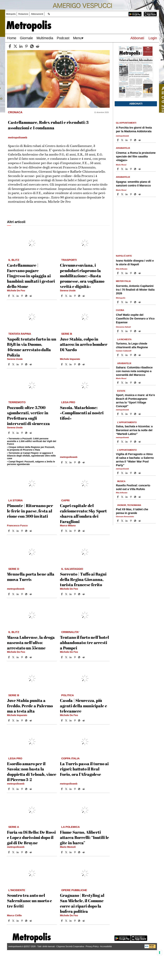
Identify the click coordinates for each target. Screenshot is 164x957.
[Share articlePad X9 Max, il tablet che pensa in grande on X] (122, 520)
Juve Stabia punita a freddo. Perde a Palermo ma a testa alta (30, 706)
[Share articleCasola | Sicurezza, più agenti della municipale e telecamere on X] (66, 720)
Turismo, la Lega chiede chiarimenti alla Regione (132, 345)
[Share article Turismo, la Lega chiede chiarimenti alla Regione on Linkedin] (126, 355)
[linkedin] (20, 46)
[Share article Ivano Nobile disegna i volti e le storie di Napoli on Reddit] (139, 273)
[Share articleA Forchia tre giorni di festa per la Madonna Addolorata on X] (122, 140)
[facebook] (9, 46)
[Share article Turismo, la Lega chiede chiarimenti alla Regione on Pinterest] (131, 355)
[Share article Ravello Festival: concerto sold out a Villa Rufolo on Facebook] (118, 497)
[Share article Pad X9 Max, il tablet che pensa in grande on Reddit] (139, 520)
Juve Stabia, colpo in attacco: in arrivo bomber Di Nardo (83, 344)
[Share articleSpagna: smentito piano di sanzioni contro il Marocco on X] (122, 194)
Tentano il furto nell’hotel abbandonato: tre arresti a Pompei (84, 642)
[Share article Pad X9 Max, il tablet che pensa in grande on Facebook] (118, 520)
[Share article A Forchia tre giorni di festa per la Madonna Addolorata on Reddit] (139, 140)
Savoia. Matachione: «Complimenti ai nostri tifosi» (82, 413)
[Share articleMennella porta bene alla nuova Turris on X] (13, 594)
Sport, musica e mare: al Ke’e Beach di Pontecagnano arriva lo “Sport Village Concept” (135, 400)
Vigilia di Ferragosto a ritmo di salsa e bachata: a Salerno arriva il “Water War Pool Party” (135, 459)
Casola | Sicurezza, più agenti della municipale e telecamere (83, 706)
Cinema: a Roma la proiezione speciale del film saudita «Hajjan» (136, 156)
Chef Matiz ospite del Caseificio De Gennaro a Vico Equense (135, 318)
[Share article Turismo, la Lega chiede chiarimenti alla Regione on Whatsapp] (135, 355)
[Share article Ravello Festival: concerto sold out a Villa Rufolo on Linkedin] (126, 497)
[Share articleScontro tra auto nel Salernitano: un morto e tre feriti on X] (13, 920)
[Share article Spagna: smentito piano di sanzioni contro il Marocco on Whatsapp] (135, 194)
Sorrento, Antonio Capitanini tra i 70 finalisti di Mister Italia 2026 (135, 289)
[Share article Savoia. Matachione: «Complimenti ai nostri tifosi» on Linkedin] (70, 462)
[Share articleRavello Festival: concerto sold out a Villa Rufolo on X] (122, 497)
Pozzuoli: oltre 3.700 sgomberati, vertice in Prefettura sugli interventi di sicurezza (28, 415)
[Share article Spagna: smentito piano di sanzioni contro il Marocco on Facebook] (118, 194)
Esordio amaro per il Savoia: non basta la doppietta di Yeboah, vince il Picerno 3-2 (31, 771)
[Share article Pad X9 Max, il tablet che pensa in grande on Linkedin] (126, 520)
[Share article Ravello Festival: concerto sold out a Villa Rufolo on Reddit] (139, 497)
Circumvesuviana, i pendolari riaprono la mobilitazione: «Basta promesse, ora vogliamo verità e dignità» (82, 275)
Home (11, 38)
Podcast (63, 38)
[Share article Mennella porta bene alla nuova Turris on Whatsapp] (26, 594)
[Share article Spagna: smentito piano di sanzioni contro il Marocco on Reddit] (139, 194)
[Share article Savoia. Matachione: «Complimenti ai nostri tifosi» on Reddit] (83, 462)
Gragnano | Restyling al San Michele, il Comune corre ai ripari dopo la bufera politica (82, 903)
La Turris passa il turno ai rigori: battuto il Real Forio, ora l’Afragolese (84, 769)
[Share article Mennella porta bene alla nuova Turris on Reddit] (31, 594)
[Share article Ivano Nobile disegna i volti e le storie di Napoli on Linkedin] (126, 273)
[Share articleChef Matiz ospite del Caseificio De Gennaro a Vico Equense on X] (122, 331)
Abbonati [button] (135, 103)
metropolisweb (68, 457)
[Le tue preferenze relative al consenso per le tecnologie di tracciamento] (159, 952)
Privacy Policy (92, 946)
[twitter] (15, 46)
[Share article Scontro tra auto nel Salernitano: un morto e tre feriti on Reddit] (31, 920)
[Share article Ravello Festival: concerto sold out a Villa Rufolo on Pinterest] (131, 497)
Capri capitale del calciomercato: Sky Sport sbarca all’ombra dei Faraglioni (83, 513)
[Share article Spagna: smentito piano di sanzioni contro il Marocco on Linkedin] (126, 194)
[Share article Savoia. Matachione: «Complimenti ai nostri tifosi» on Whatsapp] (79, 462)
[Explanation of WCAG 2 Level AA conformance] (150, 948)
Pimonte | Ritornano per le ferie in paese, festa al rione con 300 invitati (30, 511)
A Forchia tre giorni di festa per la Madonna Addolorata (134, 129)
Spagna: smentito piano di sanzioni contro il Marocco (133, 183)
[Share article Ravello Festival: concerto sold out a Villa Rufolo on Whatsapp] (135, 497)
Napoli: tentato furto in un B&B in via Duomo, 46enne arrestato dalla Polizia (31, 347)
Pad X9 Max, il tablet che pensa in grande (132, 511)
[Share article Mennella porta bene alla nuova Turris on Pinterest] (22, 594)
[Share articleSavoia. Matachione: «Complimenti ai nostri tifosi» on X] (66, 462)
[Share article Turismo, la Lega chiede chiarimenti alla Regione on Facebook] (118, 355)
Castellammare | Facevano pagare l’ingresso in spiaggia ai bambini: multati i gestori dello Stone (31, 275)
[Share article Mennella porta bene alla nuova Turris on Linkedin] (17, 594)
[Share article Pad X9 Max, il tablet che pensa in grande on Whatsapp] (135, 520)
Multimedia (45, 38)
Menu (77, 38)
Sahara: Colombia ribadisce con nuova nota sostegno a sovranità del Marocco (134, 371)
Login (152, 38)
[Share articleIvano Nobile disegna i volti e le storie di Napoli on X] (122, 273)
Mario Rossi (121, 165)
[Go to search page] (49, 14)
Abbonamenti (37, 14)
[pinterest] (26, 46)
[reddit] (37, 46)
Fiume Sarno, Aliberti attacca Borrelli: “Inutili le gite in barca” (84, 837)
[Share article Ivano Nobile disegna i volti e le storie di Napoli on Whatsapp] (135, 273)
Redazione (23, 14)
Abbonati (137, 38)
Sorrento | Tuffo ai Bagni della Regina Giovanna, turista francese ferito (83, 579)
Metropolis (11, 14)
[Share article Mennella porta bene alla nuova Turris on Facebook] (9, 594)
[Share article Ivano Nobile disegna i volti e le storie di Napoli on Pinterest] (131, 273)
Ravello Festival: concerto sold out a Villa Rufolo (133, 487)
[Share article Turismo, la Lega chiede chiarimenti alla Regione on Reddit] (139, 355)
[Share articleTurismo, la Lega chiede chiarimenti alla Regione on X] (122, 355)
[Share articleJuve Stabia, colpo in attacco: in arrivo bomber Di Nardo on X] (66, 364)
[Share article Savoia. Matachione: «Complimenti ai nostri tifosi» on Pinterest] (75, 462)
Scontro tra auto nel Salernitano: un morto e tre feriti (29, 900)
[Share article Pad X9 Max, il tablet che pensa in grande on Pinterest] (131, 520)
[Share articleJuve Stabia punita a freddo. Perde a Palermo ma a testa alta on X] (13, 720)
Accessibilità (106, 946)
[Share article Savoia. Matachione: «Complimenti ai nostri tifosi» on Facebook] (62, 462)
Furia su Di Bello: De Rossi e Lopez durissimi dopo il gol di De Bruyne (31, 837)
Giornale (26, 38)
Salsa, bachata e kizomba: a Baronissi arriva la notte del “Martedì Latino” (134, 430)
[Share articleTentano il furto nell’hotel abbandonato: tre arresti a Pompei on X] (66, 657)
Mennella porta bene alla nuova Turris (30, 576)
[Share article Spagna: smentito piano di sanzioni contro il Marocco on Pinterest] (131, 194)
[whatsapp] (31, 46)
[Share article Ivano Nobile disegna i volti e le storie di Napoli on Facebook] (118, 273)
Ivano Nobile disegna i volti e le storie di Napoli (135, 262)
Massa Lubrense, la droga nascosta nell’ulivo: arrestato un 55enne (31, 642)
